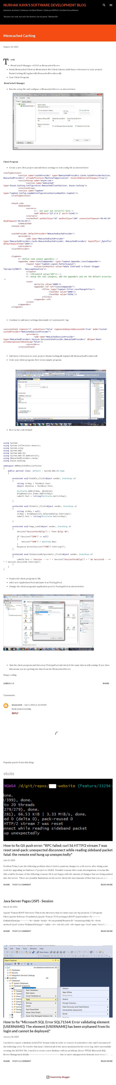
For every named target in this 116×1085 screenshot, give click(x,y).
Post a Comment (21, 884)
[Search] (104, 5)
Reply (15, 713)
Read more (107, 884)
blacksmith (17, 705)
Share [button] (106, 683)
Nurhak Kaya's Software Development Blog (44, 5)
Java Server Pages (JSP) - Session (28, 901)
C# (12, 683)
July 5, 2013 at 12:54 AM (35, 705)
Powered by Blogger (60, 1077)
